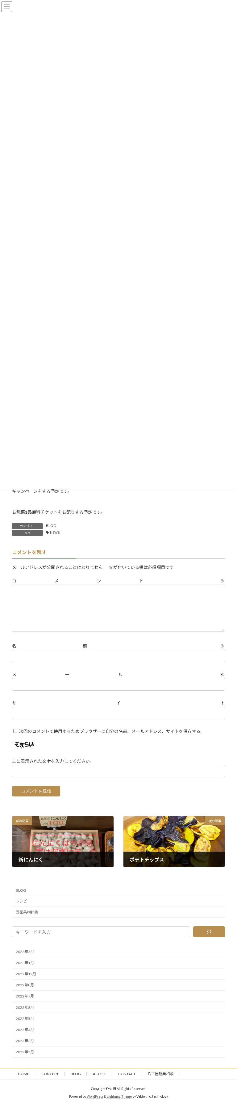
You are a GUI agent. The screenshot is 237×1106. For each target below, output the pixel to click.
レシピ (21, 900)
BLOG (51, 525)
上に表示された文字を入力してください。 (53, 761)
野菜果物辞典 (27, 912)
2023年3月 (25, 951)
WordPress (95, 1096)
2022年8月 (25, 985)
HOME (23, 1073)
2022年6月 (25, 1007)
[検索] (209, 931)
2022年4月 (25, 1029)
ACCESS (99, 1073)
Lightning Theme (119, 1096)
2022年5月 (25, 1018)
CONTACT (126, 1073)
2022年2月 (25, 1052)
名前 (118, 645)
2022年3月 (25, 1040)
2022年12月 (26, 974)
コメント (118, 580)
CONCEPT (50, 1073)
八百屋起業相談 (160, 1073)
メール (118, 674)
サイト (118, 702)
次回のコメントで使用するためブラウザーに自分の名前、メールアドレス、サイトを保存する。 (112, 731)
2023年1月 (25, 962)
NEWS (55, 532)
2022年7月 (25, 996)
